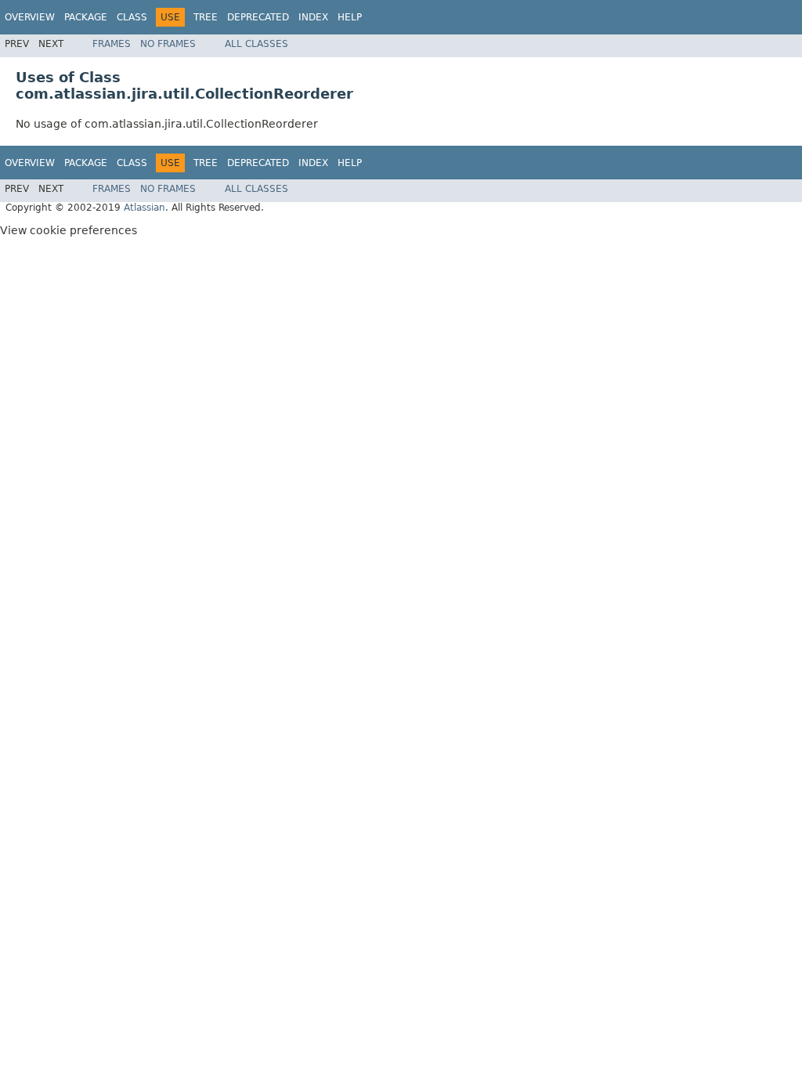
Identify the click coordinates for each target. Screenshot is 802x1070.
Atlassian (144, 207)
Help (350, 17)
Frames (111, 43)
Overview (30, 17)
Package (85, 17)
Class (132, 17)
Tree (205, 17)
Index (313, 17)
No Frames (168, 43)
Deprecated (258, 17)
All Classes (256, 43)
